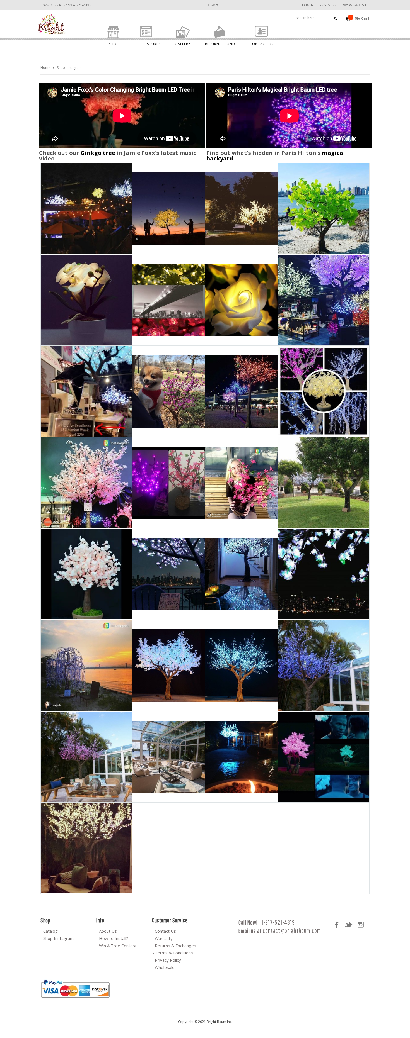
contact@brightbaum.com (292, 930)
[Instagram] (361, 925)
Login (308, 5)
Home (45, 67)
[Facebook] (337, 925)
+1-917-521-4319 (277, 922)
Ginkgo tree (98, 153)
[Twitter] (349, 925)
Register (328, 5)
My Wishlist (355, 5)
